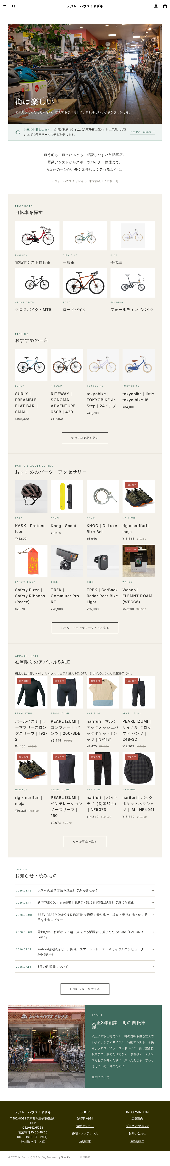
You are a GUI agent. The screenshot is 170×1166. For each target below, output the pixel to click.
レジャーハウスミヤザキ (31, 1157)
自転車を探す (85, 1118)
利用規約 (85, 1157)
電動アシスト (85, 1126)
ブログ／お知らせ (137, 1126)
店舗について (101, 1077)
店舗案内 (137, 1118)
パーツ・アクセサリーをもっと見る (85, 627)
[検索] (13, 6)
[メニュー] (5, 6)
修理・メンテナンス (85, 1133)
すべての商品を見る (84, 437)
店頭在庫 (85, 1141)
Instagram (137, 1141)
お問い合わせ (137, 1133)
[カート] (165, 6)
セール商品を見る (85, 841)
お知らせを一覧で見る (85, 989)
